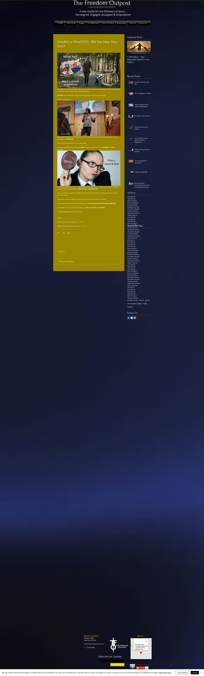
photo (147, 300)
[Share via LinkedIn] (69, 233)
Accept (195, 673)
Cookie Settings (182, 673)
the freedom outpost (134, 304)
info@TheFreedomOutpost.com (94, 644)
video (145, 304)
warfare (130, 307)
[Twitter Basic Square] (131, 318)
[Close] (201, 672)
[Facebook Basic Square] (128, 318)
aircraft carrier (132, 300)
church (141, 300)
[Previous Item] (131, 47)
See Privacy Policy (165, 673)
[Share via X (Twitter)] (63, 233)
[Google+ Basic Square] (135, 318)
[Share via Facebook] (58, 233)
